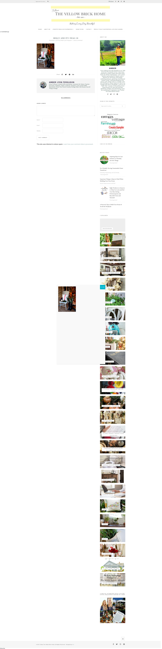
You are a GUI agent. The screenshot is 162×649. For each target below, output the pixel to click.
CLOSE (103, 287)
